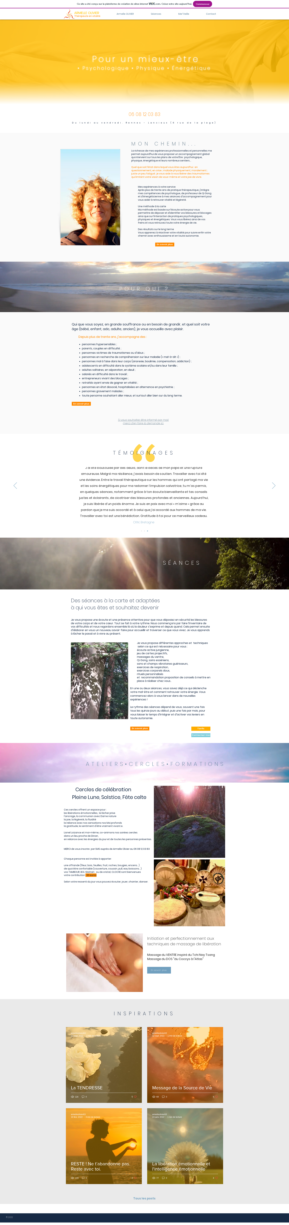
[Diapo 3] (147, 530)
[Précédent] (15, 485)
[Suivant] (273, 485)
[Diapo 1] (141, 530)
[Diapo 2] (144, 530)
